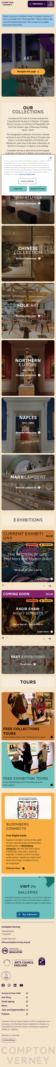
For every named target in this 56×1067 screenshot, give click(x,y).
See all (49, 536)
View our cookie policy (27, 174)
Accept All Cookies (38, 189)
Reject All (18, 189)
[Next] (51, 586)
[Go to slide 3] (11, 585)
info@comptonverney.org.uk (16, 942)
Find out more (13, 868)
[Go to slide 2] (7, 585)
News (4, 1005)
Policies (5, 1014)
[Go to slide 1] (3, 585)
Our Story (6, 997)
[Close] (51, 158)
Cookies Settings (9, 1040)
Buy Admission (29, 914)
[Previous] (46, 586)
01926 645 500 (9, 938)
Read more (26, 664)
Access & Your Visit (11, 993)
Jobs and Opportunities (13, 1010)
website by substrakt (10, 1035)
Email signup (8, 1001)
